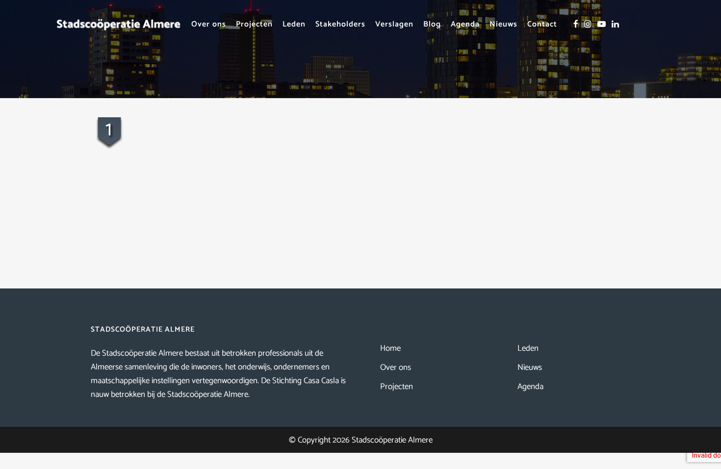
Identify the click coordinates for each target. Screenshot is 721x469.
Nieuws (529, 367)
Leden (528, 348)
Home (390, 348)
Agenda (530, 386)
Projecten (396, 386)
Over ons (395, 367)
